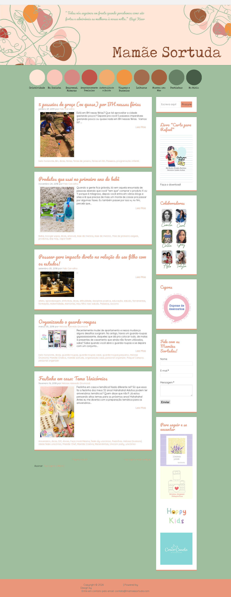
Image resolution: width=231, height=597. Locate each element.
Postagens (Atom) (54, 465)
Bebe (41, 236)
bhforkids (67, 300)
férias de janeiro (82, 161)
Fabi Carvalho (67, 109)
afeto (41, 300)
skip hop (53, 238)
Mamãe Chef (69, 444)
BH (56, 161)
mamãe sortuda (75, 357)
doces (66, 441)
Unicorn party (117, 444)
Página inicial (79, 459)
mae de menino (103, 236)
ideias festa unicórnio (50, 444)
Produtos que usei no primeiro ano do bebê (79, 179)
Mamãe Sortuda (113, 584)
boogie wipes (52, 236)
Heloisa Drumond (132, 441)
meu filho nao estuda (87, 303)
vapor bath (65, 238)
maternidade (57, 303)
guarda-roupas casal (90, 354)
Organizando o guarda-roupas (67, 321)
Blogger (143, 584)
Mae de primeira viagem (125, 236)
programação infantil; (127, 161)
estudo (127, 300)
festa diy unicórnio (101, 441)
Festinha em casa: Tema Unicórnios (73, 378)
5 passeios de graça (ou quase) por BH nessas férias (90, 104)
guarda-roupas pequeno (115, 354)
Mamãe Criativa (58, 357)
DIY (60, 441)
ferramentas (138, 300)
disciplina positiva (102, 300)
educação (117, 300)
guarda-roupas (70, 354)
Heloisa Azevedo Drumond (73, 326)
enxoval (71, 236)
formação (44, 303)
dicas (62, 161)
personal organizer (115, 357)
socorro (114, 303)
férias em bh (98, 161)
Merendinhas (102, 444)
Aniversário (44, 441)
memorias (70, 303)
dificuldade (85, 300)
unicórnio (130, 444)
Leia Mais (141, 127)
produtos (43, 238)
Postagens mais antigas (137, 459)
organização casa (94, 357)
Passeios (110, 161)
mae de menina (85, 236)
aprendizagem (53, 300)
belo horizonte (46, 161)
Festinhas (117, 441)
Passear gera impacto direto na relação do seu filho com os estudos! (92, 260)
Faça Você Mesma (80, 441)
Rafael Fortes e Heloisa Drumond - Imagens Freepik (121, 587)
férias (69, 161)
